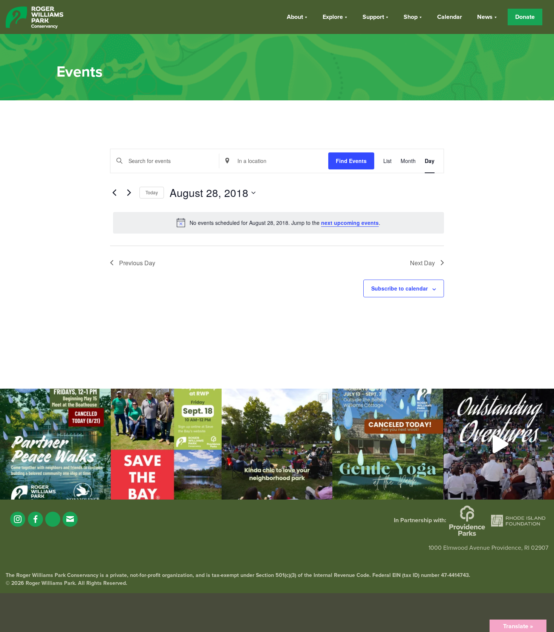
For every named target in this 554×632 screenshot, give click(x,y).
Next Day (422, 262)
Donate (525, 17)
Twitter (52, 519)
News (485, 17)
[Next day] (129, 192)
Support (373, 17)
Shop (411, 17)
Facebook (35, 519)
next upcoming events (350, 222)
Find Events (351, 161)
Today (151, 192)
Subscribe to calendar (399, 288)
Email (70, 519)
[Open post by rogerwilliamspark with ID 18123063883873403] (55, 444)
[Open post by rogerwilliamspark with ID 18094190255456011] (498, 444)
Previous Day (137, 262)
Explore (333, 17)
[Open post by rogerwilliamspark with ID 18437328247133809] (277, 444)
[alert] (278, 222)
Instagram (17, 519)
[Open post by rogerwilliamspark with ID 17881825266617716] (387, 444)
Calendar (449, 17)
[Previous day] (114, 192)
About (295, 17)
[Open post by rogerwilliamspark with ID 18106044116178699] (166, 444)
